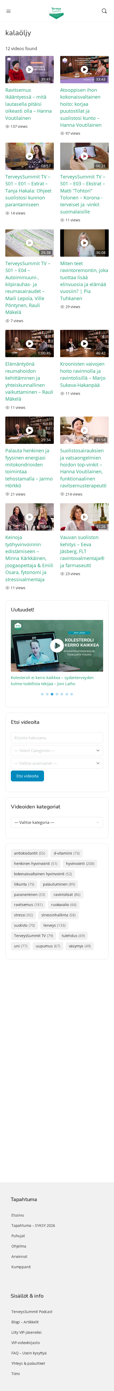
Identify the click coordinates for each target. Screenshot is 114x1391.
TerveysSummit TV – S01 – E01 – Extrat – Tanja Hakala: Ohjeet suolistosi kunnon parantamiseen (28, 190)
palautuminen (59, 884)
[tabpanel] (57, 653)
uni (20, 945)
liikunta (24, 884)
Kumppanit (21, 1266)
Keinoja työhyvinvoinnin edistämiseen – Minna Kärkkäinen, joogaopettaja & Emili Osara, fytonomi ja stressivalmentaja (29, 558)
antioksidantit (29, 853)
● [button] (42, 693)
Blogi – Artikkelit (25, 1321)
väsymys (80, 945)
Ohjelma (18, 1246)
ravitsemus (28, 904)
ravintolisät (67, 894)
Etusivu (17, 1215)
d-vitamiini (67, 853)
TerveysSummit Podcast (31, 1311)
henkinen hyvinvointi (35, 863)
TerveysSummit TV (33, 935)
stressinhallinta (58, 914)
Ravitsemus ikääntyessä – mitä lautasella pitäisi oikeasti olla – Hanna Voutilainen (28, 104)
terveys (54, 925)
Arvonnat (19, 1256)
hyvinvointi (80, 863)
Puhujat (18, 1235)
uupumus (48, 945)
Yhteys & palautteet (28, 1363)
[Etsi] (104, 11)
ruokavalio (63, 904)
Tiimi (15, 1373)
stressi (23, 914)
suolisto (24, 925)
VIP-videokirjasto (25, 1342)
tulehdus (73, 935)
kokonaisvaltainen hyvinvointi (43, 873)
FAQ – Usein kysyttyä (29, 1352)
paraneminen (29, 894)
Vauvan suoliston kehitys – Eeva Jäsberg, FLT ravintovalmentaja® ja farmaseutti (82, 551)
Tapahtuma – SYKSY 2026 (33, 1225)
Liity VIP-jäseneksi (26, 1332)
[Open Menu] (8, 10)
